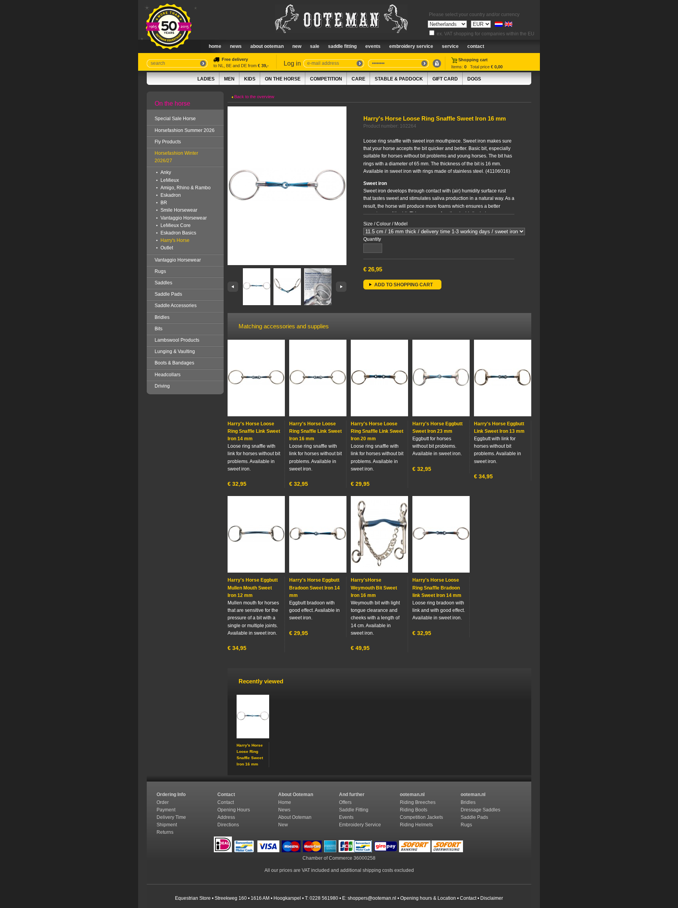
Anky (165, 172)
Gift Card (445, 79)
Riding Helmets (417, 824)
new (296, 46)
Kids (249, 79)
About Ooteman (267, 46)
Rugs (160, 271)
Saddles (163, 283)
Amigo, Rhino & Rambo (185, 187)
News (236, 46)
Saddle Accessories (176, 305)
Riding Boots (414, 810)
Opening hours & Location (428, 898)
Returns (165, 832)
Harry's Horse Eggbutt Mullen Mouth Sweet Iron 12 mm (253, 587)
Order (163, 802)
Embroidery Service (411, 46)
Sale (314, 46)
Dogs (474, 79)
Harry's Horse (175, 240)
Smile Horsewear (178, 210)
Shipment (167, 824)
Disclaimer (491, 898)
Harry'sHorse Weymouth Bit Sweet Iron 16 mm (374, 587)
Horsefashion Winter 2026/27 (176, 156)
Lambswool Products (177, 340)
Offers (345, 802)
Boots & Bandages (174, 363)
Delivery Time (172, 817)
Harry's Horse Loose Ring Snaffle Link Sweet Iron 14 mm (254, 431)
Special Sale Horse (175, 118)
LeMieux (169, 180)
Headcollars (167, 374)
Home (215, 46)
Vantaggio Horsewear (183, 218)
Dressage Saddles (481, 810)
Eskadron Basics (178, 233)
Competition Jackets (422, 817)
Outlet (166, 248)
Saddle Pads (168, 294)
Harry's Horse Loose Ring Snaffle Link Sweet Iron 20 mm (377, 431)
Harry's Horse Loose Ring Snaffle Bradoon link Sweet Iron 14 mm (436, 587)
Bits (158, 328)
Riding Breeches (418, 802)
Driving (162, 386)
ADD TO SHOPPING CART (403, 284)
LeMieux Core (175, 225)
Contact (475, 46)
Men (229, 79)
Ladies (206, 79)
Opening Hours (234, 810)
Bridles (162, 317)
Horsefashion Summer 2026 (185, 130)
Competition (326, 79)
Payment (167, 810)
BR (163, 202)
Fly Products (168, 142)
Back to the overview (253, 96)
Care (358, 79)
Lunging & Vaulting (175, 351)
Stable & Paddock (399, 79)
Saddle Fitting (342, 46)
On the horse (283, 79)
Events (373, 46)
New (283, 824)
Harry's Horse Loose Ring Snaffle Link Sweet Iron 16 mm (315, 431)
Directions (228, 824)
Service (450, 46)
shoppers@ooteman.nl (372, 898)
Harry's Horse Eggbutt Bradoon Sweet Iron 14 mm (314, 587)
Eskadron (170, 195)
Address (226, 817)
